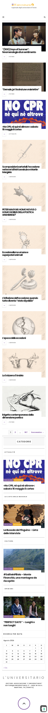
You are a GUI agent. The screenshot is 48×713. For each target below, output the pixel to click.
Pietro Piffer (18, 569)
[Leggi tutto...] (4, 57)
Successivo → (37, 432)
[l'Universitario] (23, 4)
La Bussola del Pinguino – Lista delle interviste (20, 531)
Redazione (17, 524)
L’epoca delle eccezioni (14, 338)
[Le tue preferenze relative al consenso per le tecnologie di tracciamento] (44, 709)
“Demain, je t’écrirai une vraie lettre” (20, 89)
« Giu (5, 668)
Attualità (12, 134)
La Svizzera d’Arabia (12, 375)
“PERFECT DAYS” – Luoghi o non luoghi (19, 623)
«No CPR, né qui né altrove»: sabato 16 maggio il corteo (20, 128)
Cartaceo (12, 176)
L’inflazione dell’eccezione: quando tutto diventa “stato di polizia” (20, 299)
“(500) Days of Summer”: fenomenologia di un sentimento (19, 51)
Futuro (11, 56)
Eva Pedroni (18, 480)
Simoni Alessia (19, 616)
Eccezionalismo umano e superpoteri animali (15, 254)
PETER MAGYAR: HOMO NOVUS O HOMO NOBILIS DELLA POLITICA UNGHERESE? (19, 212)
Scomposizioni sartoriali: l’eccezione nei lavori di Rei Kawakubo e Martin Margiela (20, 169)
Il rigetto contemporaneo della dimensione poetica (17, 416)
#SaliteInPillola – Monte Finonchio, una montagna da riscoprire (20, 578)
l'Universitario (24, 677)
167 (25, 432)
